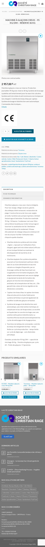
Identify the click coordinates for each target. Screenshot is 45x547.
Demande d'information (12, 198)
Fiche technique (9, 194)
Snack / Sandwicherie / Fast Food (21, 161)
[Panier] (42, 3)
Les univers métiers (19, 541)
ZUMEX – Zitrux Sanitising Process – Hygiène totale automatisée (23, 471)
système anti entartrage (14, 166)
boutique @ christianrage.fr (9, 533)
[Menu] (3, 3)
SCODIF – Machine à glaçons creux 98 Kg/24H (10, 384)
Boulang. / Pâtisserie (30, 489)
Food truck (5, 496)
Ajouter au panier (23, 131)
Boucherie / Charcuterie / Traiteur (12, 489)
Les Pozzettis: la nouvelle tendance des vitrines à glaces (24, 453)
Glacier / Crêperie (28, 159)
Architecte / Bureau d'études (10, 486)
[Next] (43, 383)
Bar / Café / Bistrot (22, 157)
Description (8, 189)
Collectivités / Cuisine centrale (11, 493)
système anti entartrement (29, 166)
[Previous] (1, 383)
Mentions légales (10, 539)
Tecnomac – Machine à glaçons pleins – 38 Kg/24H (33, 384)
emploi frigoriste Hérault (15, 164)
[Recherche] (39, 4)
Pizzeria (25, 496)
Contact (30, 541)
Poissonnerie (33, 496)
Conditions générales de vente (29, 539)
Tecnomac (21, 150)
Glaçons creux (22, 153)
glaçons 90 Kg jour (28, 164)
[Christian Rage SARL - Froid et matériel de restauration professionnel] (22, 3)
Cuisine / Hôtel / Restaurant (15, 159)
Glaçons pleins (28, 387)
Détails (4, 107)
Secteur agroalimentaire (9, 499)
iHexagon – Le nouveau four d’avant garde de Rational (23, 462)
